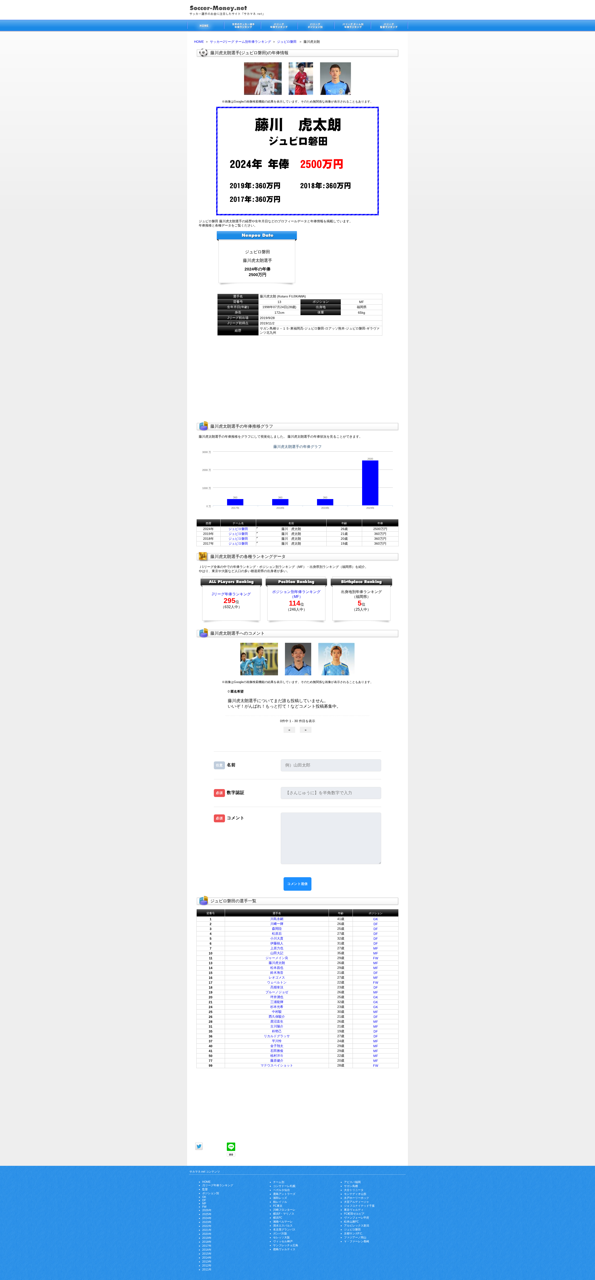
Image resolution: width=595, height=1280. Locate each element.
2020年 (207, 1234)
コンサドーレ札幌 (284, 1186)
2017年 (207, 1245)
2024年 (207, 1218)
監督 (205, 1189)
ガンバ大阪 (280, 1233)
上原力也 (276, 948)
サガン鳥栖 (351, 1186)
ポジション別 (210, 1193)
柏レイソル (280, 1201)
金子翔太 (276, 1046)
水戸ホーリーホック (356, 1198)
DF (376, 924)
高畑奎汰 (276, 987)
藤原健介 (276, 1060)
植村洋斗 (276, 1055)
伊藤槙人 (276, 943)
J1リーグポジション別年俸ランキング (315, 26)
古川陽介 (276, 1026)
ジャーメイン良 (276, 958)
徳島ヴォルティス (284, 1249)
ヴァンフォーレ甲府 (356, 1217)
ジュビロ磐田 (287, 41)
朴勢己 (277, 1031)
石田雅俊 (276, 1051)
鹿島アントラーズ (284, 1194)
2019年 (207, 1238)
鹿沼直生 (276, 1021)
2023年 (207, 1222)
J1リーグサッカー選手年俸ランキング (279, 26)
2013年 (207, 1261)
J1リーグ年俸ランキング (217, 1185)
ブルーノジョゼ (276, 992)
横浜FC (277, 1217)
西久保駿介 (277, 1016)
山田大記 (276, 953)
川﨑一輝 (276, 924)
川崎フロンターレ (284, 1209)
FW (375, 958)
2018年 (207, 1241)
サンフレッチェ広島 (285, 1245)
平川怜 (277, 1041)
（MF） (296, 597)
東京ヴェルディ (354, 1209)
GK (375, 919)
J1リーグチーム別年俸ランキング (352, 26)
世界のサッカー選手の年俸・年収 (242, 26)
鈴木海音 (276, 972)
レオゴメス (277, 977)
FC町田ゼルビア (354, 1213)
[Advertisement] (345, 260)
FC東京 (277, 1205)
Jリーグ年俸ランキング (231, 594)
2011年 (207, 1269)
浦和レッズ (280, 1198)
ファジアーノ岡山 (355, 1237)
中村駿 (277, 1011)
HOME (199, 41)
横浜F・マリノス (283, 1213)
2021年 (207, 1230)
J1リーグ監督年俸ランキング (389, 26)
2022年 (207, 1226)
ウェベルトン (277, 982)
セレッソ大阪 (281, 1237)
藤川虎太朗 (277, 963)
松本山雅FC (351, 1221)
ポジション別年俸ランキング (296, 592)
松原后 (277, 933)
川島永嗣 (276, 919)
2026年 (207, 1210)
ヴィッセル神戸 (283, 1241)
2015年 (207, 1253)
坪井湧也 (276, 997)
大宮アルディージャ (356, 1201)
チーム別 (278, 1182)
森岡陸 (277, 928)
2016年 (207, 1249)
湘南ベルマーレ (283, 1221)
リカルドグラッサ (277, 1036)
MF (375, 948)
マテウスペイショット (277, 1065)
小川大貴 (276, 938)
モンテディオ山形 (355, 1194)
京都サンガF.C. (353, 1233)
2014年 (207, 1257)
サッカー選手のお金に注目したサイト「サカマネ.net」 (205, 26)
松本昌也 (276, 968)
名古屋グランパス (284, 1229)
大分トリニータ (354, 1190)
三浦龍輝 (276, 1002)
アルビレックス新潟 (356, 1225)
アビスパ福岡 (352, 1182)
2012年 (207, 1265)
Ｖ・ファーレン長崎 (356, 1241)
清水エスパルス (283, 1225)
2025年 (207, 1214)
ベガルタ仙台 (281, 1190)
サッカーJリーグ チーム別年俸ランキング (240, 41)
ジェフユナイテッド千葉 (359, 1205)
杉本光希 (276, 1007)
